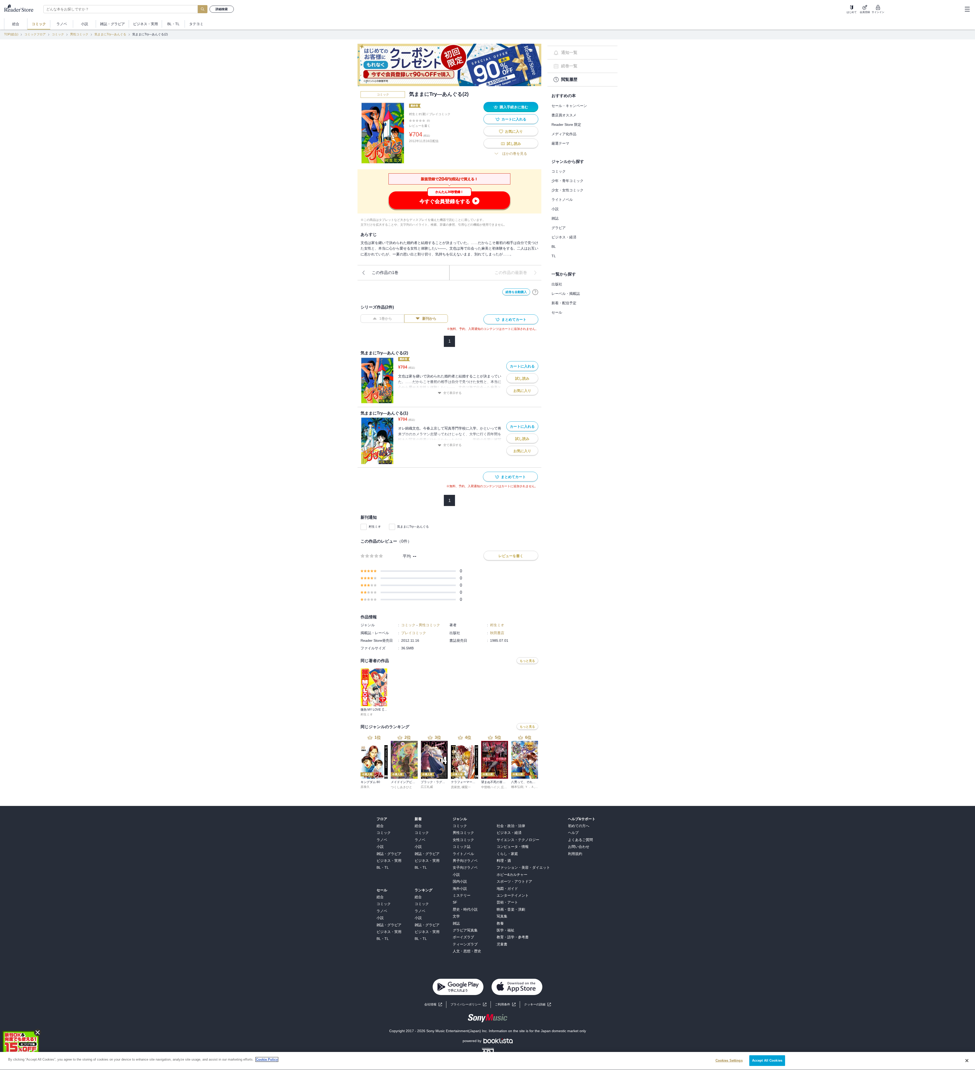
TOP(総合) (11, 34)
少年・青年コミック (567, 181)
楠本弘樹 (517, 787)
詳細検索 (222, 9)
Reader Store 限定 (566, 125)
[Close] (966, 1060)
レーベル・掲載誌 (565, 294)
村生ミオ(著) (417, 114)
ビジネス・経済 (563, 237)
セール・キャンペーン (569, 106)
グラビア (558, 228)
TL (553, 256)
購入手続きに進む (514, 107)
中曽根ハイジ (490, 787)
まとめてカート (513, 319)
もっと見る (527, 661)
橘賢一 (466, 787)
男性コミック (79, 34)
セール (556, 312)
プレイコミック (439, 114)
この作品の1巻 (385, 272)
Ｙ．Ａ (529, 787)
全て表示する (452, 393)
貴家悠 (455, 787)
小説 (555, 209)
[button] (537, 1004)
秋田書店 (497, 633)
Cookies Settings (729, 1060)
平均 (407, 556)
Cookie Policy (267, 1059)
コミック (58, 34)
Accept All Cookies (767, 1060)
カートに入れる (513, 119)
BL (553, 246)
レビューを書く (419, 125)
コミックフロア (35, 34)
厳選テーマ (560, 143)
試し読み (514, 144)
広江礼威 (427, 787)
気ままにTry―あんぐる (110, 34)
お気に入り (514, 131)
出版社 (556, 284)
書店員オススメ (563, 115)
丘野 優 (506, 787)
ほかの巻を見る (514, 153)
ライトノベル (562, 199)
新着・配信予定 (563, 303)
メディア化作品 (563, 134)
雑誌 (555, 218)
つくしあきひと (401, 787)
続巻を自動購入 (516, 292)
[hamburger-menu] (967, 9)
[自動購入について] (535, 292)
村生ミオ (375, 526)
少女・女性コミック (567, 190)
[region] (487, 1061)
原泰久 (365, 787)
